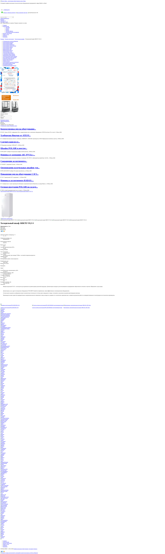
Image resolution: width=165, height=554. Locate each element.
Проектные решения (5, 314)
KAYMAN (3, 326)
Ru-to (2, 528)
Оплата (7, 28)
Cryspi (2, 526)
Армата (2, 310)
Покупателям (6, 26)
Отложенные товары (5, 125)
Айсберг (2, 370)
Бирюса (2, 324)
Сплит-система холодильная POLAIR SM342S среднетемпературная (47, 307)
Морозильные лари (7, 49)
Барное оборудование (8, 59)
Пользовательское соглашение (12, 32)
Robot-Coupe (3, 421)
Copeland (2, 454)
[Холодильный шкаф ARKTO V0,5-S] (9, 220)
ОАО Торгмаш (4, 505)
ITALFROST (3, 502)
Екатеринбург (4, 521)
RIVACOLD (3, 507)
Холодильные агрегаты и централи (11, 62)
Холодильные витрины (8, 42)
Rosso (2, 384)
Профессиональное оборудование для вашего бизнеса (25, 548)
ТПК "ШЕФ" (3, 465)
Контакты (5, 36)
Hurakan (2, 444)
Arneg (2, 530)
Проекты (5, 35)
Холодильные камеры (8, 47)
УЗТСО (2, 481)
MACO (2, 333)
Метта (2, 458)
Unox (2, 451)
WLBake (2, 338)
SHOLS (2, 488)
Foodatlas (2, 319)
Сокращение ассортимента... (14, 161)
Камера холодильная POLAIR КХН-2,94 (9, 307)
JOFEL (2, 423)
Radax (2, 340)
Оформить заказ (13, 125)
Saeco (2, 377)
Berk (2, 321)
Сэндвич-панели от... (10, 142)
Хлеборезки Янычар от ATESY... (16, 135)
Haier (2, 351)
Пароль (2, 117)
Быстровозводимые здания (9, 63)
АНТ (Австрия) (4, 486)
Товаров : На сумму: (4, 21)
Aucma (2, 400)
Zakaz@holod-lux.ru (5, 18)
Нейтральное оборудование (9, 55)
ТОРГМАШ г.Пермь (5, 328)
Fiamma (2, 375)
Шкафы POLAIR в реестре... (14, 148)
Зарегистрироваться (5, 121)
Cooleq (2, 440)
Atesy (2, 461)
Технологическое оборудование (10, 56)
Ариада (2, 537)
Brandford (3, 361)
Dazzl (2, 335)
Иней (2, 414)
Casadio (2, 372)
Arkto (2, 356)
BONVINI (3, 379)
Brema (2, 447)
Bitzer (2, 456)
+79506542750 (6, 9)
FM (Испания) (4, 365)
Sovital (2, 312)
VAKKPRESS (4, 472)
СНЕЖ (2, 523)
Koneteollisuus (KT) (5, 347)
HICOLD (3, 509)
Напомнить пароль (5, 120)
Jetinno (2, 331)
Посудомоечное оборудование (9, 57)
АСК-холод (3, 349)
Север (2, 477)
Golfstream (3, 449)
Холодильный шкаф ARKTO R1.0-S (8, 191)
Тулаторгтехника (4, 419)
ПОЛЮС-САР (4, 405)
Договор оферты (9, 31)
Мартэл (2, 468)
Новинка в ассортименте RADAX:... (17, 180)
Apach (2, 430)
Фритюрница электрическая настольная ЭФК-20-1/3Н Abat (76, 307)
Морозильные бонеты (8, 50)
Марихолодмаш (4, 491)
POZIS (2, 475)
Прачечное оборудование (8, 58)
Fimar (2, 412)
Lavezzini (3, 342)
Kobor (2, 435)
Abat (2, 514)
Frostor (2, 500)
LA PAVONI (3, 344)
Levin (2, 354)
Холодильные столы (7, 51)
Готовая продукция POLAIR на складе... (19, 187)
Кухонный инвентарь (8, 64)
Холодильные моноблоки (8, 44)
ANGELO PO (4, 470)
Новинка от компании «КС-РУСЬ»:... (18, 155)
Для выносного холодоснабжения (10, 41)
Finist (2, 398)
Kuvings (2, 396)
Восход (2, 358)
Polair (2, 535)
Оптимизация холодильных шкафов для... (20, 167)
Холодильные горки (7, 48)
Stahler (2, 368)
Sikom (2, 519)
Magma (2, 533)
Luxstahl (2, 416)
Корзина (2, 19)
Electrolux (3, 426)
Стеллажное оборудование (9, 54)
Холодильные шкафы (19, 39)
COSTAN (3, 479)
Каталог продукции (7, 33)
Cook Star (3, 407)
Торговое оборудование (8, 52)
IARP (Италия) (4, 463)
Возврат (7, 29)
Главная (5, 25)
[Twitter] (2, 231)
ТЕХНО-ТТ (3, 428)
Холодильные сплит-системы (9, 45)
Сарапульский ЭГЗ (5, 317)
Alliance (2, 386)
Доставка (8, 27)
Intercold (2, 410)
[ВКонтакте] (1, 231)
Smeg (2, 389)
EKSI (2, 382)
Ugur (2, 391)
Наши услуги (6, 34)
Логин (2, 115)
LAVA (2, 437)
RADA (2, 363)
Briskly (2, 403)
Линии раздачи (6, 61)
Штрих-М (3, 495)
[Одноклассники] (4, 231)
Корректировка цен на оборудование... (18, 129)
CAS (2, 493)
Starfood (2, 516)
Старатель (3, 484)
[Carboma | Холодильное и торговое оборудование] (10, 113)
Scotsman (2, 442)
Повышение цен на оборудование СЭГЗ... (20, 174)
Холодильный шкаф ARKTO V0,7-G (25, 191)
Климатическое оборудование (9, 65)
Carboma (2, 512)
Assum (2, 393)
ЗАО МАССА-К (4, 498)
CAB (2, 433)
